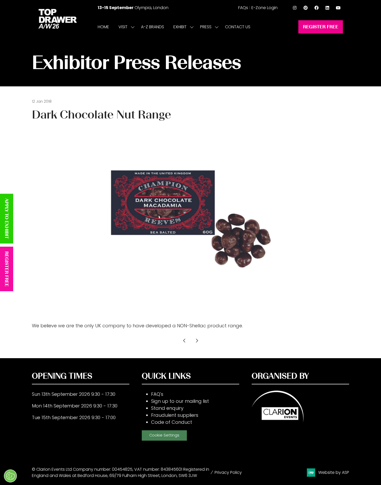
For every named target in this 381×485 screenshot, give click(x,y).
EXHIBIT (180, 27)
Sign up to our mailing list (180, 401)
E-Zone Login (264, 8)
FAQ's (157, 394)
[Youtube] (338, 7)
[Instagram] (294, 7)
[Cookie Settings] (10, 475)
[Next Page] (197, 340)
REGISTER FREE (7, 269)
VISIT (123, 27)
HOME (103, 27)
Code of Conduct (171, 422)
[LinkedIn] (327, 7)
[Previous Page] (184, 340)
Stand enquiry (167, 408)
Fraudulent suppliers (174, 415)
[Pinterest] (305, 7)
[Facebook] (316, 7)
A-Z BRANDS (152, 27)
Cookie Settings (164, 435)
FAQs (243, 8)
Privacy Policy (228, 472)
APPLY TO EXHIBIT (7, 218)
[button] (320, 26)
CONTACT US (237, 27)
